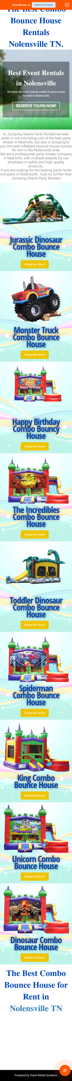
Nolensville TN (36, 1008)
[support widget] (65, 1070)
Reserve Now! (34, 264)
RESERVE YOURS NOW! (36, 106)
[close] (67, 5)
